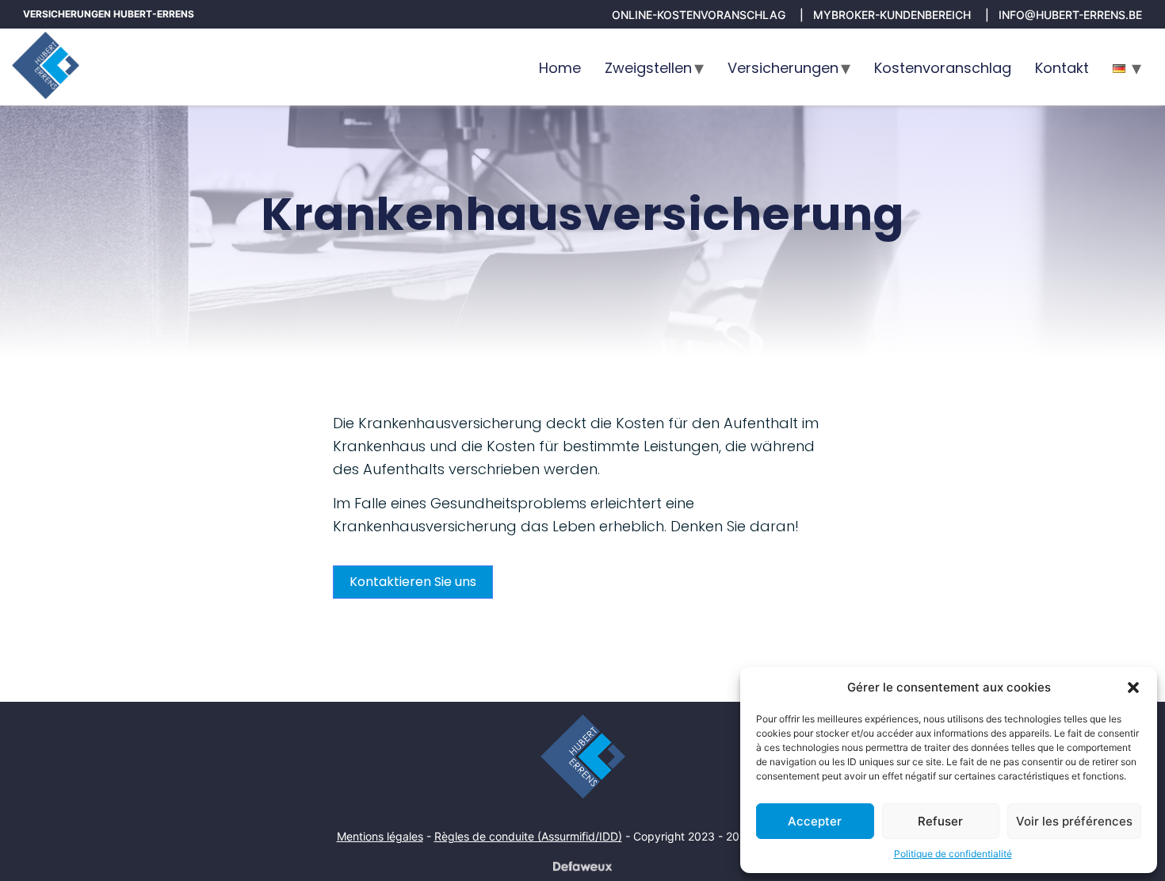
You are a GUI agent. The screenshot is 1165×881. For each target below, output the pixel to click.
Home (560, 68)
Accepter (815, 821)
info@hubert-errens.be (1070, 14)
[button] (1133, 687)
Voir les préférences (1074, 821)
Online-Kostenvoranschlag (698, 14)
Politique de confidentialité (953, 854)
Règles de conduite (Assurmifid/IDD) (528, 836)
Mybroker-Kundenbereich (892, 14)
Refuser (940, 821)
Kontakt (1062, 68)
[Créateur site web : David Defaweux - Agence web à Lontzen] (582, 866)
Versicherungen (783, 68)
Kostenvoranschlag (942, 68)
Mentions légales (380, 836)
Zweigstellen (648, 68)
